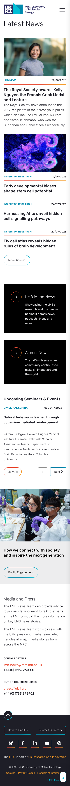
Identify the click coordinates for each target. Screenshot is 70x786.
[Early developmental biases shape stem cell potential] (35, 153)
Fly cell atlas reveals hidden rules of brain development (30, 244)
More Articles (16, 260)
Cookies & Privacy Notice (20, 772)
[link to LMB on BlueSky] (11, 743)
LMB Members (56, 780)
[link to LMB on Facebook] (23, 743)
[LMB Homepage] (24, 9)
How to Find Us (18, 730)
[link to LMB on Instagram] (59, 743)
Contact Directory (50, 730)
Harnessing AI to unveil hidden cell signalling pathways (33, 216)
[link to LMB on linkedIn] (35, 743)
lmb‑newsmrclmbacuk (23, 665)
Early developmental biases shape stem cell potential (30, 188)
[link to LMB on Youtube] (47, 743)
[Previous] (42, 472)
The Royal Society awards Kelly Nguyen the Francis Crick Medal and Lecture (34, 94)
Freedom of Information (50, 772)
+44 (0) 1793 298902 (19, 693)
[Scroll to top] (8, 715)
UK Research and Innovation (47, 757)
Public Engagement (21, 572)
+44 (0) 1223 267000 (19, 670)
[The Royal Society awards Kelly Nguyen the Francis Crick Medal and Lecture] (35, 57)
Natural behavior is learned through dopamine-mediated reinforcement (31, 419)
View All (12, 471)
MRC (12, 757)
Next (57, 471)
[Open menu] (62, 10)
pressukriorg (15, 688)
